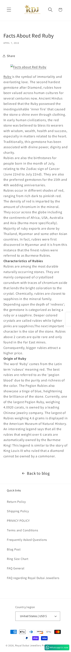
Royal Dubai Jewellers (28, 645)
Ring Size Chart (17, 559)
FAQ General (15, 568)
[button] (9, 10)
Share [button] (11, 56)
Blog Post (14, 549)
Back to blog (38, 473)
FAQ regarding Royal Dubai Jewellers (33, 578)
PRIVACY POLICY (18, 520)
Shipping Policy (18, 511)
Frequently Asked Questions (27, 540)
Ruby (7, 76)
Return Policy (16, 501)
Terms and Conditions (22, 530)
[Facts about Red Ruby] (28, 67)
